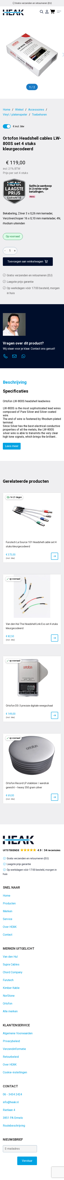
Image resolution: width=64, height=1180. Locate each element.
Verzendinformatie (14, 1049)
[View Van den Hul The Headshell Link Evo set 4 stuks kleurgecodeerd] (54, 638)
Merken (7, 911)
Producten (9, 903)
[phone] (5, 356)
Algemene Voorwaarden (18, 1033)
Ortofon (7, 1003)
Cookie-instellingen (15, 1072)
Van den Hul (10, 956)
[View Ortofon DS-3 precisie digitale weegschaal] (54, 715)
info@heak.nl (11, 1102)
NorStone (9, 995)
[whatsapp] (23, 356)
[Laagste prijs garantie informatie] (14, 191)
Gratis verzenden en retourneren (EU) (33, 3)
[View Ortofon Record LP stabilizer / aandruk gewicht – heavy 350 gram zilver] (54, 797)
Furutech (8, 980)
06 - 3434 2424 (12, 1094)
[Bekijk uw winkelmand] (52, 11)
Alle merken (10, 1011)
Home (6, 895)
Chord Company (12, 972)
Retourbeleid (11, 1056)
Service (7, 919)
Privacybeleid (11, 1041)
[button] (32, 850)
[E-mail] (14, 356)
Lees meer (11, 446)
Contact (7, 934)
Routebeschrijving (14, 1125)
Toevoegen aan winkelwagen (25, 261)
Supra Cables (11, 964)
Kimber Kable (11, 988)
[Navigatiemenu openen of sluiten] (59, 11)
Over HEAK (10, 927)
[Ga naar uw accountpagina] (47, 12)
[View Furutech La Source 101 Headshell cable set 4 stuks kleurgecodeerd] (54, 556)
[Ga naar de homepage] (13, 12)
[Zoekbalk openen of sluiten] (41, 11)
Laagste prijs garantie (20, 281)
